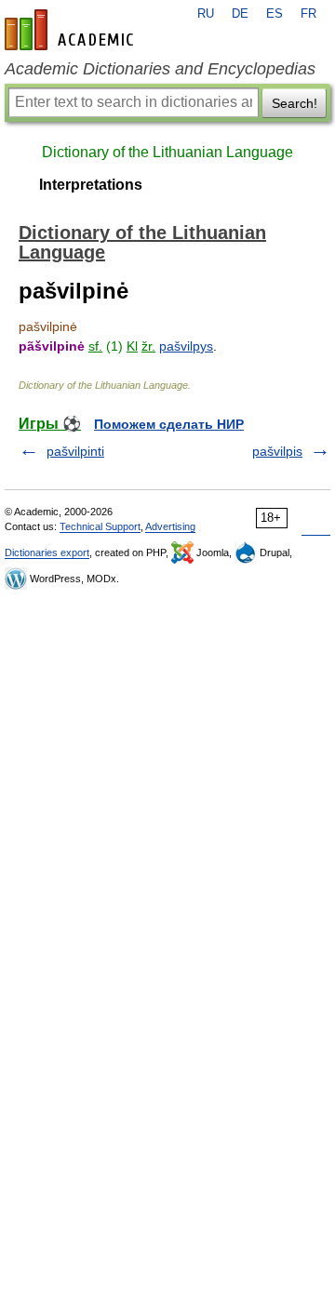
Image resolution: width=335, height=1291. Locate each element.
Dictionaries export (47, 552)
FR (308, 13)
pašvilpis (277, 451)
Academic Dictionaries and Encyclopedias (160, 69)
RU (205, 13)
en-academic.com (72, 29)
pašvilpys (186, 346)
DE (240, 13)
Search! (294, 103)
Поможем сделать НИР (169, 424)
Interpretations (90, 185)
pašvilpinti (75, 451)
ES (274, 13)
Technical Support (100, 526)
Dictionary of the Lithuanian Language (167, 152)
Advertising (170, 526)
